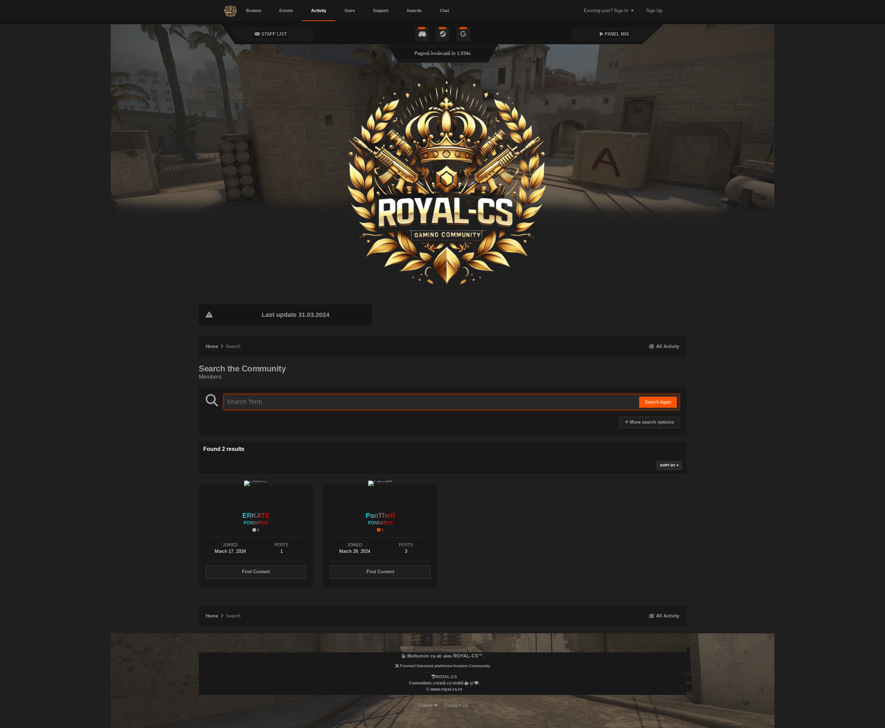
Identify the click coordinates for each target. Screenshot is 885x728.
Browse (253, 10)
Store (349, 10)
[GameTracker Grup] (463, 34)
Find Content (256, 571)
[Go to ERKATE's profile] (256, 494)
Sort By (668, 465)
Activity (318, 10)
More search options (651, 422)
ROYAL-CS (465, 656)
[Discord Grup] (422, 34)
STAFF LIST (273, 34)
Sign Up (654, 10)
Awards (414, 10)
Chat (444, 10)
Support (381, 10)
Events (286, 10)
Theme (425, 705)
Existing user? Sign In (607, 10)
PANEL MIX (616, 34)
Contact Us (456, 705)
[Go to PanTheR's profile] (380, 494)
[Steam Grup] (442, 34)
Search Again (658, 402)
